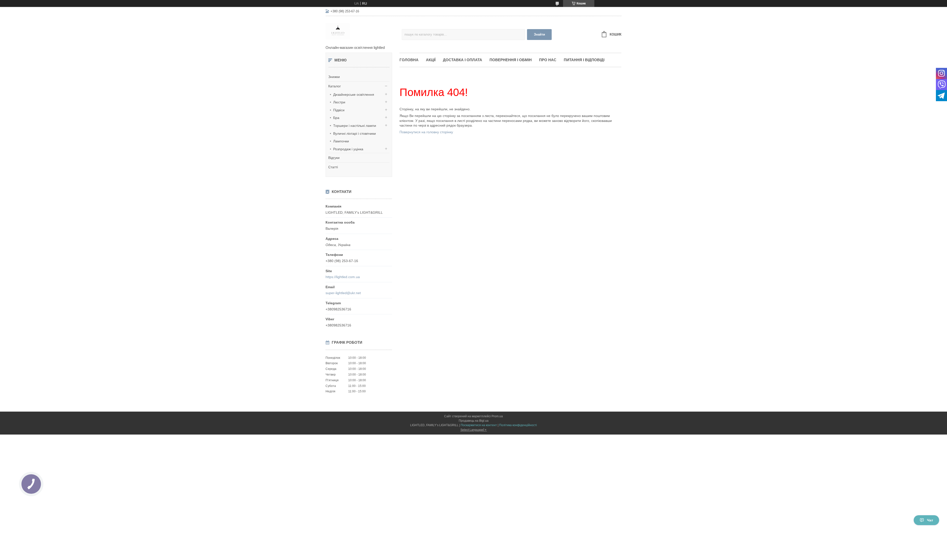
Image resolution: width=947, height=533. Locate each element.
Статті (333, 167)
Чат (930, 520)
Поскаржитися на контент (479, 425)
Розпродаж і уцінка (348, 149)
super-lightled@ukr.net (343, 293)
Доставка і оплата (462, 60)
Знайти (539, 34)
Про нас (547, 60)
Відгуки (334, 158)
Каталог (334, 86)
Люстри (339, 102)
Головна (409, 60)
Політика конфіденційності (518, 425)
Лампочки (341, 141)
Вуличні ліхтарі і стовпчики (354, 133)
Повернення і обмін (511, 60)
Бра (336, 118)
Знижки (334, 77)
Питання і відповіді (584, 60)
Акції (431, 60)
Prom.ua (497, 416)
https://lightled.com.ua (343, 277)
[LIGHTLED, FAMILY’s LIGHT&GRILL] (364, 31)
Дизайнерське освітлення (353, 94)
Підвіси (339, 110)
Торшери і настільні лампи (354, 126)
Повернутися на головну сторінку (426, 132)
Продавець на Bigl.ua (474, 420)
